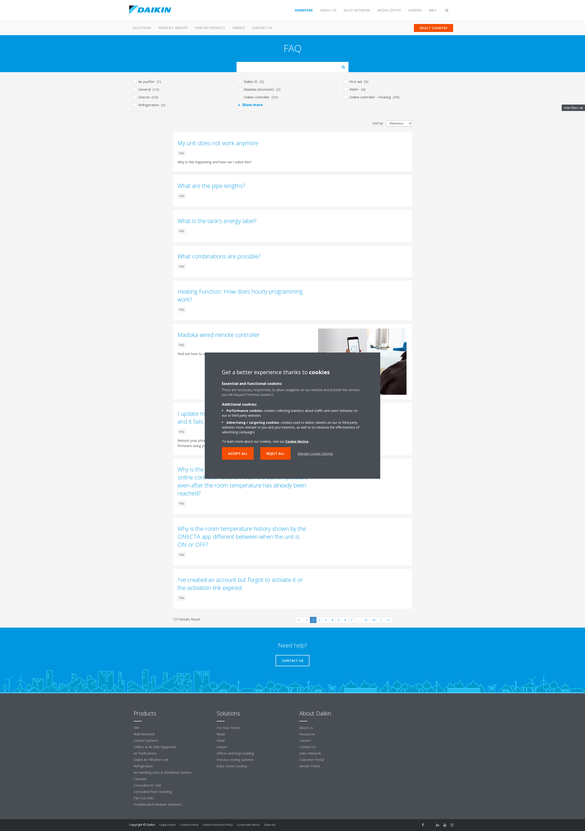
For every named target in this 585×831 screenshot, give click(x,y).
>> (388, 620)
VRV (136, 728)
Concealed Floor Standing (153, 791)
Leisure (222, 747)
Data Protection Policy (218, 825)
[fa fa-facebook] (423, 825)
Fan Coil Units (144, 798)
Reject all (275, 453)
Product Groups (173, 28)
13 (365, 620)
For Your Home (228, 728)
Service (238, 28)
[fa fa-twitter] (430, 825)
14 (373, 620)
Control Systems (146, 740)
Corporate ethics (248, 825)
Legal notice (167, 825)
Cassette (140, 779)
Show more (252, 104)
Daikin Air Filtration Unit (151, 759)
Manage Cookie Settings (315, 453)
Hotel (221, 740)
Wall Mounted (144, 734)
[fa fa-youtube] (445, 825)
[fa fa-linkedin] (437, 825)
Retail (221, 734)
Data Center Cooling (232, 766)
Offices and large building (235, 753)
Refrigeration (143, 766)
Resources (307, 734)
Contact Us (262, 28)
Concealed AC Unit (147, 785)
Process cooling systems (235, 759)
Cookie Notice (296, 441)
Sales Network (310, 753)
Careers (305, 740)
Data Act (270, 825)
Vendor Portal (309, 766)
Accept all (237, 453)
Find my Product (210, 28)
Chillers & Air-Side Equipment (155, 747)
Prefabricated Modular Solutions (157, 804)
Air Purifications (145, 753)
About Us (306, 728)
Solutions (142, 28)
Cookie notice (189, 825)
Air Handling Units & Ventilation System (162, 772)
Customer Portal (311, 759)
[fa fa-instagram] (452, 825)
